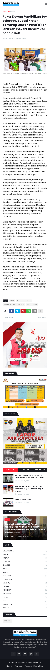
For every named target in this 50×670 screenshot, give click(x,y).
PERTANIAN (25, 593)
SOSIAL (25, 600)
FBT (40, 662)
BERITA (14, 11)
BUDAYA (25, 558)
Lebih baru (8, 317)
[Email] (34, 311)
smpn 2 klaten (32, 304)
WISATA (25, 608)
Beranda (6, 11)
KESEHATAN (25, 579)
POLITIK (25, 597)
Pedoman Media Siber (34, 666)
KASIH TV (7, 621)
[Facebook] (11, 311)
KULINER (25, 586)
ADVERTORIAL (25, 551)
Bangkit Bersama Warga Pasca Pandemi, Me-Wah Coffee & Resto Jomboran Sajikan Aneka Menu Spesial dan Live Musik (24, 528)
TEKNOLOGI (25, 604)
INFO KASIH (25, 576)
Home (9, 666)
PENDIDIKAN (25, 590)
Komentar (40, 469)
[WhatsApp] (28, 311)
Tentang (18, 666)
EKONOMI (25, 565)
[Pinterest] (23, 311)
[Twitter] (17, 311)
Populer (10, 469)
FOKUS (25, 568)
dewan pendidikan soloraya (14, 304)
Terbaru (25, 469)
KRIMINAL (25, 583)
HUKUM (25, 572)
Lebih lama (41, 317)
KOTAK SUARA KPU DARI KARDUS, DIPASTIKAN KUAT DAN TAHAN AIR (29, 476)
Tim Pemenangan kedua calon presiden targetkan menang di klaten (29, 488)
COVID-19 (25, 561)
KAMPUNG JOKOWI (23, 499)
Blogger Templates (26, 662)
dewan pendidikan (24, 301)
